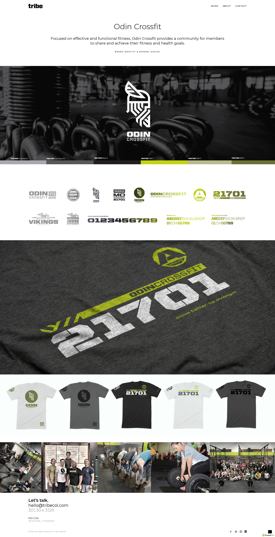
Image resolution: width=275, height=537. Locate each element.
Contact (241, 6)
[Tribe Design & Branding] (35, 6)
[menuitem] (215, 6)
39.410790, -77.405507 (41, 521)
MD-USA (33, 518)
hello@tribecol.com (48, 505)
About (227, 6)
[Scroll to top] (270, 532)
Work (214, 6)
